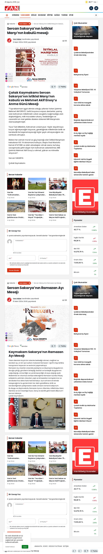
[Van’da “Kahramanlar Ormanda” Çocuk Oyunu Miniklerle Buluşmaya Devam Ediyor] (16, 188)
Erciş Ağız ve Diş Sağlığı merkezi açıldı (83, 134)
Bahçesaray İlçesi (81, 74)
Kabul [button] (25, 547)
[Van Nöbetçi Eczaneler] (85, 197)
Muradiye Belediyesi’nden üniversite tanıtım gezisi (84, 173)
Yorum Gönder (14, 270)
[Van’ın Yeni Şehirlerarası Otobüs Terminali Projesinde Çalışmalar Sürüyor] (16, 210)
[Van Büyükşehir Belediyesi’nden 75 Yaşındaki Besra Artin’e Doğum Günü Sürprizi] (58, 188)
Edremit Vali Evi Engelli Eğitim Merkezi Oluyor (83, 160)
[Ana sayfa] (7, 15)
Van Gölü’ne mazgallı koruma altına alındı (82, 104)
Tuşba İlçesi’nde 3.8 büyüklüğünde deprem (83, 35)
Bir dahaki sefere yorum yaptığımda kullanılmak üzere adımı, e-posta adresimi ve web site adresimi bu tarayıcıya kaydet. (37, 264)
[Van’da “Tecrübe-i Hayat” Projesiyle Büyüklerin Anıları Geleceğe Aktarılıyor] (37, 210)
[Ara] (91, 8)
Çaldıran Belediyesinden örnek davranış (84, 53)
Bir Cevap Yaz (15, 231)
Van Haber (17, 39)
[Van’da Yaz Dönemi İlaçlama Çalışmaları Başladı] (37, 188)
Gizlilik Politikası (10, 547)
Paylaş (95, 551)
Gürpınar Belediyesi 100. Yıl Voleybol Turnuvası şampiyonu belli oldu (85, 92)
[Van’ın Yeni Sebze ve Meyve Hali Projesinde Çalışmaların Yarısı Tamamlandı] (58, 210)
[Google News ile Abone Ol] (13, 87)
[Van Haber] (12, 8)
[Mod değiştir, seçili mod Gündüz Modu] (96, 15)
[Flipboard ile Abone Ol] (23, 87)
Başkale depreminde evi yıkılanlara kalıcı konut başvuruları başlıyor (84, 122)
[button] (96, 8)
